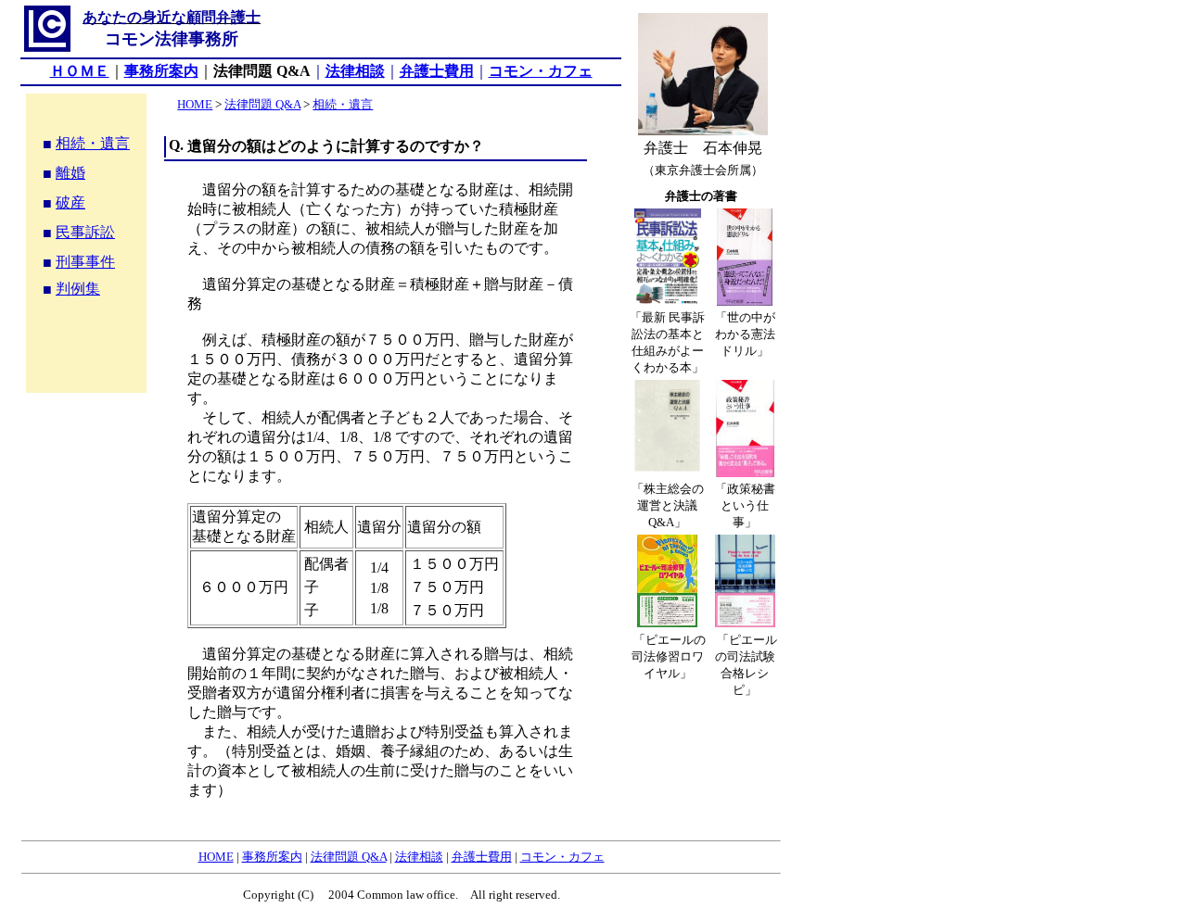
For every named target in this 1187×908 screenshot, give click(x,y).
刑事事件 (85, 262)
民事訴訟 (85, 232)
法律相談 (355, 71)
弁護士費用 (437, 71)
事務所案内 (272, 857)
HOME (194, 104)
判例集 (78, 288)
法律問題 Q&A (262, 104)
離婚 (70, 173)
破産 (70, 202)
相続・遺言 (93, 143)
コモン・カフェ (541, 71)
